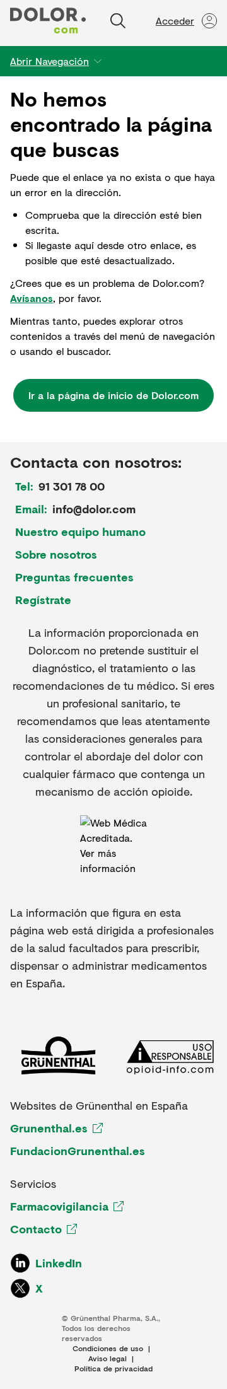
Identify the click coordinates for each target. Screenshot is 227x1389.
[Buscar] (117, 20)
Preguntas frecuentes (74, 577)
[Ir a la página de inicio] (48, 20)
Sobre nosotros (56, 554)
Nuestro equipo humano (80, 531)
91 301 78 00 (71, 486)
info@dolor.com (94, 509)
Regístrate (43, 599)
